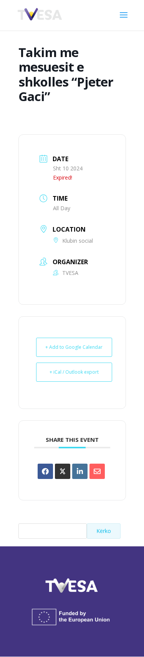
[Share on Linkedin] (80, 471)
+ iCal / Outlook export (74, 372)
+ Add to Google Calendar (74, 347)
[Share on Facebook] (45, 471)
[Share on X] (62, 471)
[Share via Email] (97, 471)
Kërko (103, 530)
